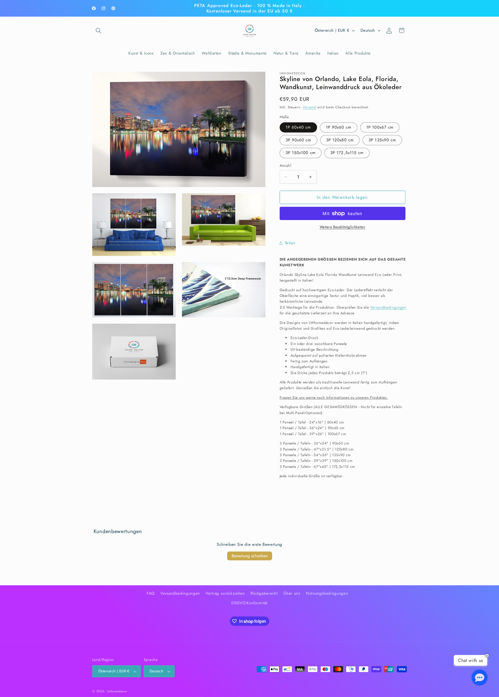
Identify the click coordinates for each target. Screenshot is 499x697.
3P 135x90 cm (382, 140)
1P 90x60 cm (338, 127)
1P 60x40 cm (298, 127)
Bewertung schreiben (250, 556)
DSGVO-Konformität (249, 603)
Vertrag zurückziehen (225, 593)
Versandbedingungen (388, 307)
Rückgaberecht (264, 593)
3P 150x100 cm (301, 153)
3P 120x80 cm (340, 140)
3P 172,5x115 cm (347, 153)
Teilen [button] (290, 243)
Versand (309, 107)
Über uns (291, 593)
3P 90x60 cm (298, 140)
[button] (98, 30)
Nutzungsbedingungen (327, 593)
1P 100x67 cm (379, 127)
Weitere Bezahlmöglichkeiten (342, 226)
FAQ (151, 593)
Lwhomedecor (117, 691)
